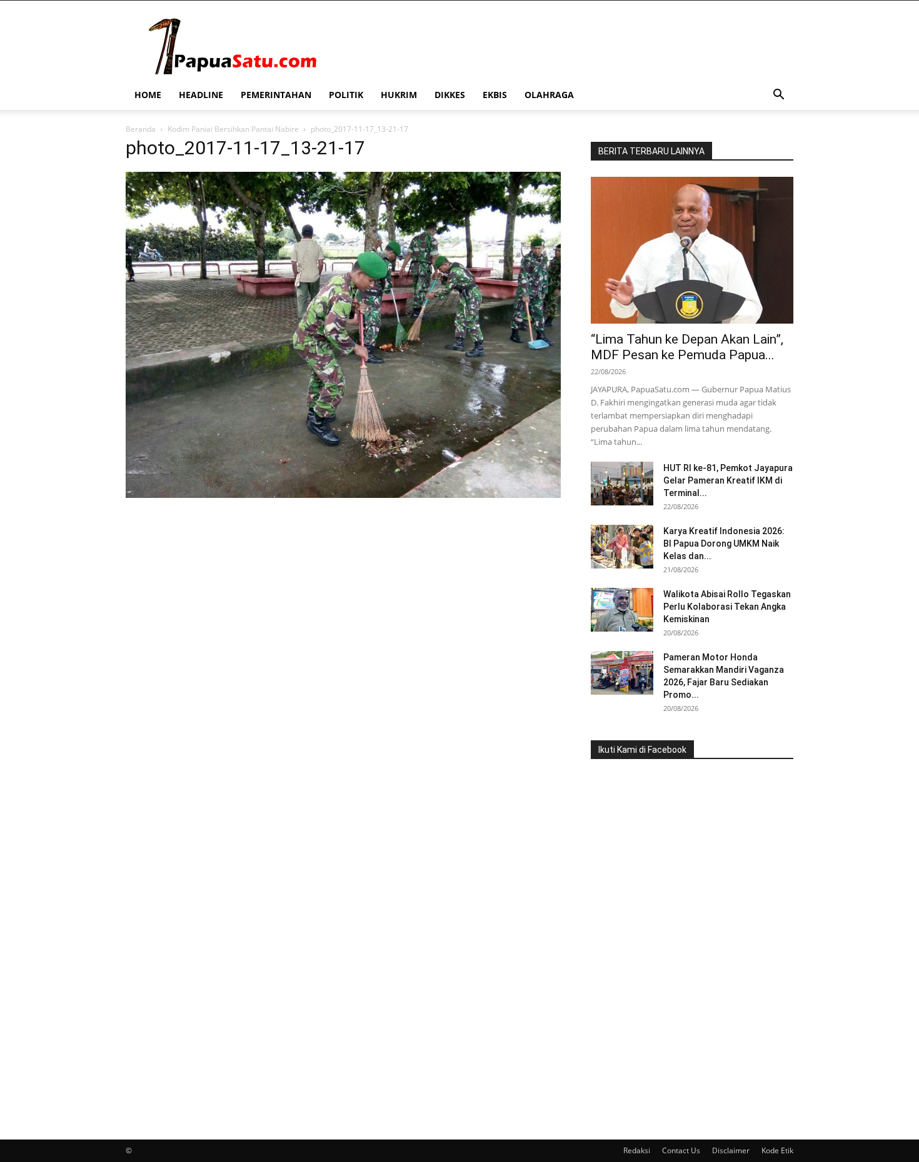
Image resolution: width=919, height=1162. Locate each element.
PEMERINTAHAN (276, 95)
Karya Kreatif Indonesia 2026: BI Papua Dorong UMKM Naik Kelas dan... (724, 543)
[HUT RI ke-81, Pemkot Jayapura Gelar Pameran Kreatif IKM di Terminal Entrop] (622, 483)
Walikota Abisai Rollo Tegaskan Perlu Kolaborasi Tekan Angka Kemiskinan (727, 606)
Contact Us (681, 1150)
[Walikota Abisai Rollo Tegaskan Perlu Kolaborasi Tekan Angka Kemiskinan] (622, 610)
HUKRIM (399, 95)
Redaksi (636, 1150)
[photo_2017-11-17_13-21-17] (343, 494)
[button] (778, 96)
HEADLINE (201, 95)
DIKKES (449, 95)
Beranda (141, 129)
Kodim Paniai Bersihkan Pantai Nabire (233, 129)
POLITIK (346, 95)
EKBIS (495, 95)
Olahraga (549, 95)
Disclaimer (731, 1150)
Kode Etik (777, 1150)
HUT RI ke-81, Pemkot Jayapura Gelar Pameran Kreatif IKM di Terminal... (728, 480)
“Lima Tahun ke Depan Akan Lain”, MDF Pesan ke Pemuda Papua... (687, 347)
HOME (147, 95)
